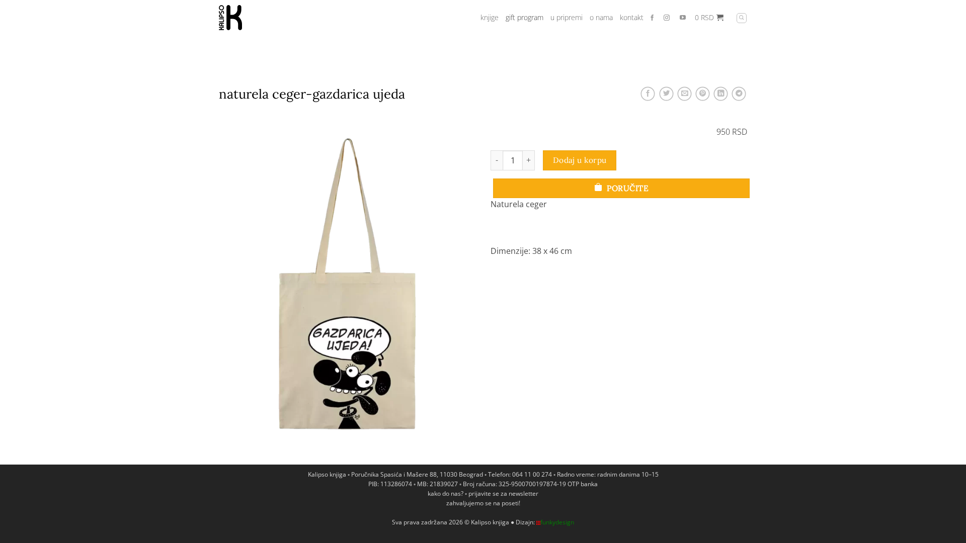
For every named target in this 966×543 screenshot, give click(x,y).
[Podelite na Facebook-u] (648, 93)
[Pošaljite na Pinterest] (702, 93)
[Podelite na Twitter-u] (666, 93)
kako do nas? (445, 493)
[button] (709, 18)
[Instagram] (670, 18)
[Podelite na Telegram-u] (739, 93)
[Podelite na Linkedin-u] (720, 93)
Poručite (627, 188)
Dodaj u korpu (580, 160)
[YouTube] (683, 18)
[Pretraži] (742, 18)
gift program (524, 17)
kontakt (631, 17)
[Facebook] (654, 18)
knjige (489, 17)
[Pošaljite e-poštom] (684, 93)
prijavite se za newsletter (503, 493)
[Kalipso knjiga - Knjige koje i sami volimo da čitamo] (269, 17)
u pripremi (566, 17)
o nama (601, 17)
